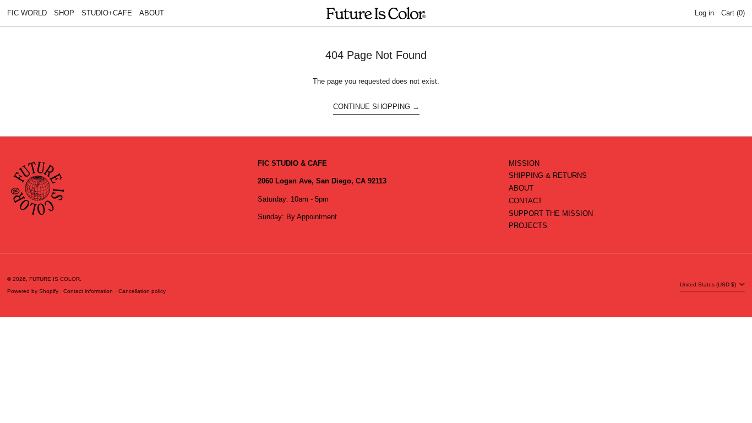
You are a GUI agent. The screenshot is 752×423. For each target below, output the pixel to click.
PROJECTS (528, 225)
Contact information (88, 291)
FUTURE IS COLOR (54, 279)
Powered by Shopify (32, 291)
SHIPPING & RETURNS (548, 175)
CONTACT (525, 201)
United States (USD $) (709, 284)
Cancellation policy (142, 291)
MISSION (524, 163)
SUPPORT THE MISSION (551, 213)
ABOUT (521, 188)
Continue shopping (371, 106)
